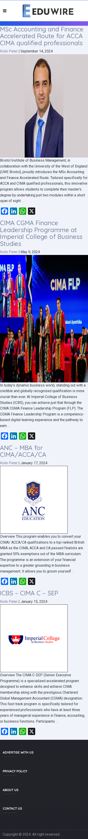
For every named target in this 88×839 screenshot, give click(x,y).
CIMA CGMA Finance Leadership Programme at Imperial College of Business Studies (41, 233)
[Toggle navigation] (4, 11)
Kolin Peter (9, 51)
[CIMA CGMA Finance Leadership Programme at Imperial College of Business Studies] (44, 318)
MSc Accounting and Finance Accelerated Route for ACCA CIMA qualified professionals (41, 36)
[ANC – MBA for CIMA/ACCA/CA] (34, 499)
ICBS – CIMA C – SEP (29, 593)
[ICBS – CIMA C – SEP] (34, 638)
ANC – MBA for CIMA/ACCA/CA (23, 451)
